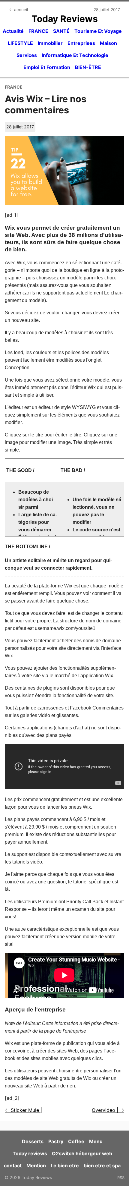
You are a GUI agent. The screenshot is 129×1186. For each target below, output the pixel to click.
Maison (108, 43)
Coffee (76, 1141)
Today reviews (30, 1153)
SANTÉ (61, 31)
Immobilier (50, 43)
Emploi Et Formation (46, 67)
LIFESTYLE (20, 43)
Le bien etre (65, 1165)
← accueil (18, 9)
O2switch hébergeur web (82, 1153)
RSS (120, 1177)
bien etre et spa (102, 1165)
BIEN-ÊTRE (88, 67)
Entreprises (81, 43)
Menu (96, 1141)
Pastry (55, 1141)
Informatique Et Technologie (75, 55)
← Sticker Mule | (23, 1110)
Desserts (33, 1141)
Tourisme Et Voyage (98, 31)
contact (13, 1165)
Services (26, 55)
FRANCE (38, 31)
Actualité (13, 31)
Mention (36, 1165)
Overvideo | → (108, 1110)
